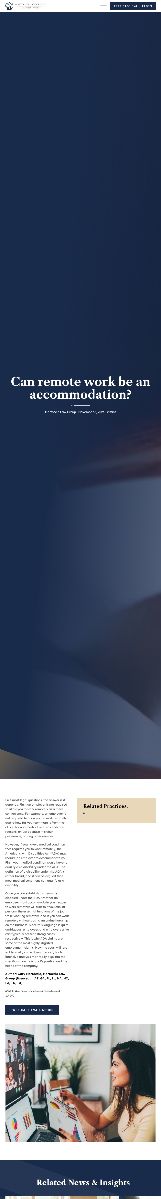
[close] (103, 7)
